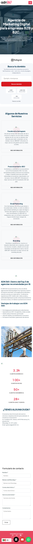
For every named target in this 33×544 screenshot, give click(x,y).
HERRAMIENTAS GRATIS (16, 534)
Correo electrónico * (8, 487)
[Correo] (22, 539)
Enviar (6, 522)
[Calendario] (16, 539)
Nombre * (5, 472)
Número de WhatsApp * (9, 480)
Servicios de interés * (8, 494)
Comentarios (6, 508)
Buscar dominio (16, 84)
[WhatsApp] (28, 539)
